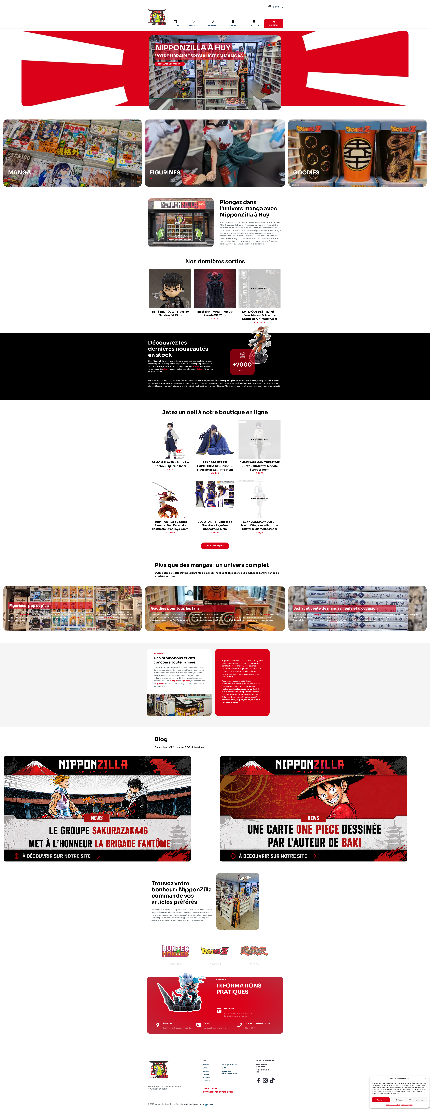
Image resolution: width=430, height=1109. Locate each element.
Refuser (399, 1100)
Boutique (206, 1077)
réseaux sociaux (244, 689)
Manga (205, 1068)
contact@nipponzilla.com (218, 1091)
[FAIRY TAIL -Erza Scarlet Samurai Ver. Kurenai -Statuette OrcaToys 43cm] (170, 510)
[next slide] (277, 953)
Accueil (206, 1065)
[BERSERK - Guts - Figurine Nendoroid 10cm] (170, 297)
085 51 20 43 (210, 1088)
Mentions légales (407, 1105)
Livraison (226, 1068)
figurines (24, 614)
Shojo (166, 369)
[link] (97, 808)
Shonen (195, 366)
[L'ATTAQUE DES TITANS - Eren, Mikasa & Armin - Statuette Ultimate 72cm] (259, 298)
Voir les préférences (417, 1100)
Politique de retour (230, 1065)
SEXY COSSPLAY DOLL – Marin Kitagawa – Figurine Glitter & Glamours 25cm (259, 525)
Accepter (381, 1100)
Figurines (206, 1074)
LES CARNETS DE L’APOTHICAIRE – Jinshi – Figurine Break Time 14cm (215, 466)
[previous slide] (152, 953)
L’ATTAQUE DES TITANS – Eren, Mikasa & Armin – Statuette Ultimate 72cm (259, 315)
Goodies (206, 1071)
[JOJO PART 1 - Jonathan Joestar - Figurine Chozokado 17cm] (215, 494)
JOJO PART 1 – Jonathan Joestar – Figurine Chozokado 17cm (215, 525)
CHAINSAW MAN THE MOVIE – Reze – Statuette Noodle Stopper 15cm (260, 466)
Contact (206, 1080)
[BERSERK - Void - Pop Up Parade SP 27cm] (215, 298)
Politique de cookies (393, 1105)
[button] (425, 1079)
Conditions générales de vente (229, 1072)
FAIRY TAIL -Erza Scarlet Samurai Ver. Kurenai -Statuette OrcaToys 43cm (170, 525)
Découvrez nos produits (170, 64)
